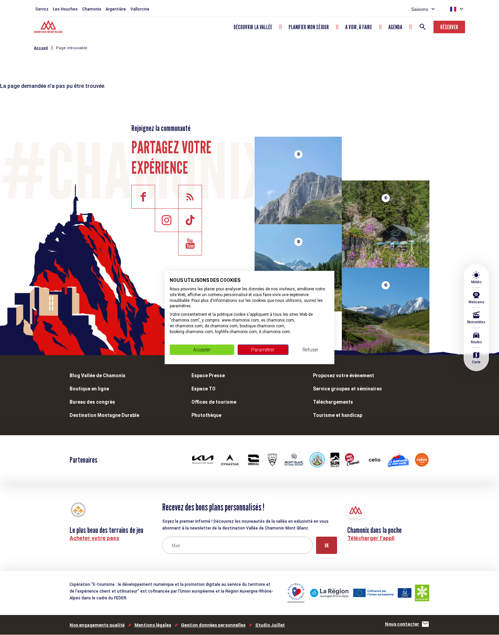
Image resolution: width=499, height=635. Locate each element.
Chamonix (91, 9)
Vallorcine (139, 9)
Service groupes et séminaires (347, 388)
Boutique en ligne (89, 388)
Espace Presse (208, 375)
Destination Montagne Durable (104, 415)
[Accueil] (49, 27)
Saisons (419, 9)
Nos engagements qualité (97, 625)
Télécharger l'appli (370, 538)
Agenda (395, 27)
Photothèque (206, 415)
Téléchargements (333, 402)
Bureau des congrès (92, 402)
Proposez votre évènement (343, 375)
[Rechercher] (423, 27)
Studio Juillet (270, 625)
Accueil (41, 48)
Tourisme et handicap (337, 415)
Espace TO (203, 388)
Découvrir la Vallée (253, 27)
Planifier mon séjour (309, 27)
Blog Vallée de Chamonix (97, 375)
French (453, 9)
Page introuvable (71, 48)
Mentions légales (152, 625)
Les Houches (65, 9)
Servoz (42, 9)
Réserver (449, 27)
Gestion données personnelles (213, 625)
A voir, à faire (358, 27)
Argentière (116, 9)
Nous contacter (402, 624)
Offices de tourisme (213, 402)
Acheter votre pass (94, 538)
